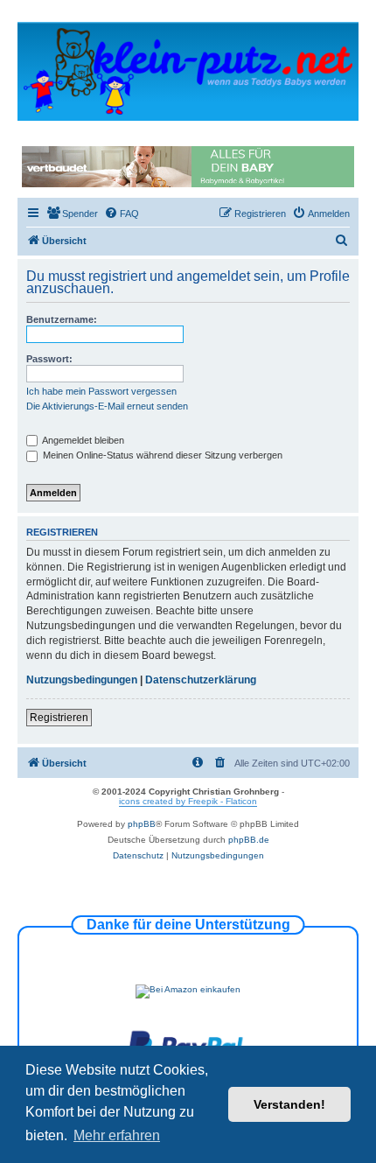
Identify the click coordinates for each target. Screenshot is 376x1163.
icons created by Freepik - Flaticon (188, 801)
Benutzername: (61, 319)
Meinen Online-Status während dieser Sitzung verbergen (161, 455)
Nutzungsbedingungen (81, 680)
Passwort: (49, 359)
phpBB (142, 824)
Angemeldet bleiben (82, 440)
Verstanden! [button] (289, 1104)
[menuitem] (72, 213)
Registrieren (59, 717)
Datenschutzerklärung (200, 680)
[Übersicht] (188, 70)
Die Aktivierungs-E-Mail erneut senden (107, 406)
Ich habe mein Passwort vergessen (101, 391)
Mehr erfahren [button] (116, 1135)
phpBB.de (248, 839)
